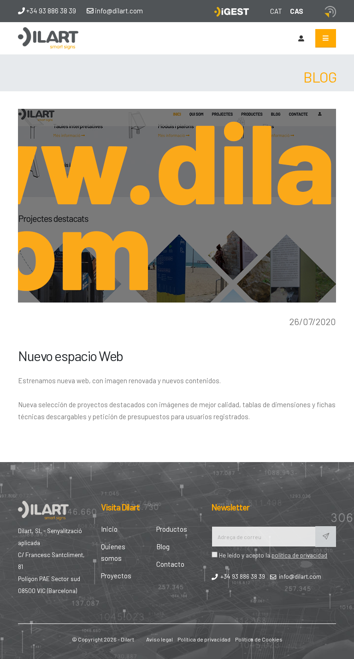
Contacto (170, 564)
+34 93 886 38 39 (50, 10)
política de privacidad (299, 555)
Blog (163, 546)
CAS (296, 11)
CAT (276, 11)
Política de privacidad (203, 639)
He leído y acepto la (272, 555)
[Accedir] (301, 38)
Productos (171, 529)
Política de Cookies (259, 639)
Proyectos (116, 575)
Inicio (109, 529)
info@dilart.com (118, 10)
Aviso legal (159, 639)
